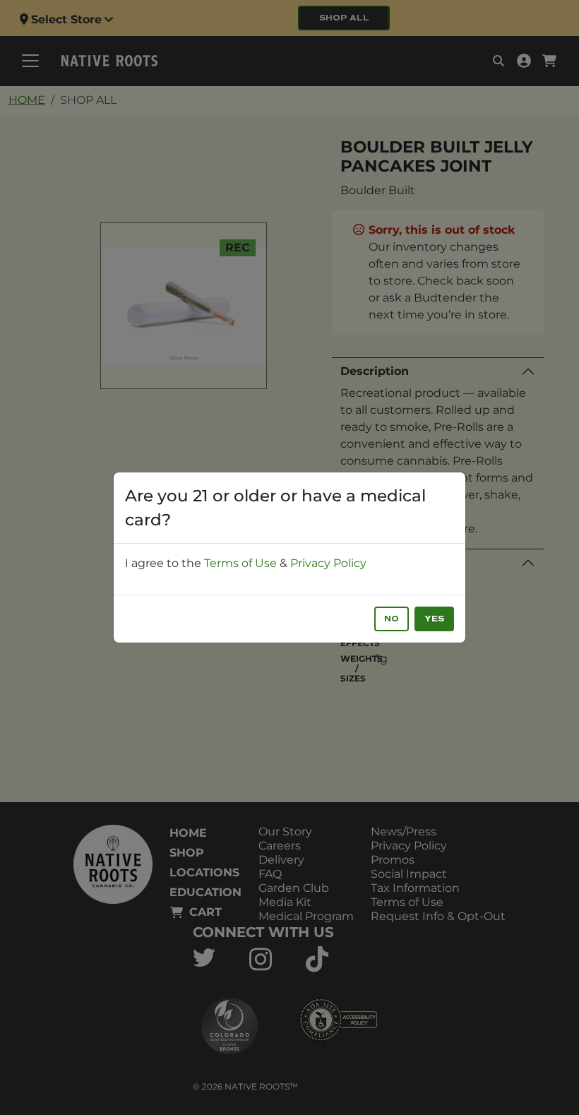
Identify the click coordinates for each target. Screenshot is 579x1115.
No (391, 619)
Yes (434, 619)
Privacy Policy (328, 563)
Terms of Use (240, 563)
